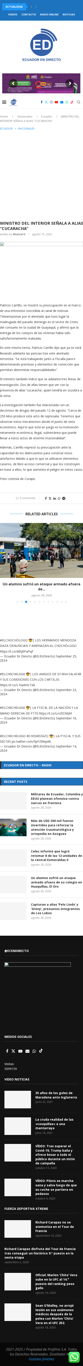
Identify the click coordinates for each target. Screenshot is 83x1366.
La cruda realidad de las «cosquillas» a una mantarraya (54, 1123)
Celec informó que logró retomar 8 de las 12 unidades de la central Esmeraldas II (56, 855)
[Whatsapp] (67, 102)
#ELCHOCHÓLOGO (14, 640)
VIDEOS (12, 14)
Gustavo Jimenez (41, 1359)
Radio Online (49, 14)
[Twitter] (46, 102)
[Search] (78, 102)
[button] (31, 6)
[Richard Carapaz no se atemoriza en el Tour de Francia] (17, 1229)
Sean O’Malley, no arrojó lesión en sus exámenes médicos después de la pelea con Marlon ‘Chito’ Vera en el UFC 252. (54, 1314)
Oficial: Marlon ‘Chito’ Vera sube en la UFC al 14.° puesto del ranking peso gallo (56, 1281)
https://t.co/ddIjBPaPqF (16, 651)
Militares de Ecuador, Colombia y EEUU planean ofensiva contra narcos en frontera (57, 798)
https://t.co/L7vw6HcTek (17, 685)
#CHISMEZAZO (37, 736)
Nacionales (25, 116)
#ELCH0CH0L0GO (13, 736)
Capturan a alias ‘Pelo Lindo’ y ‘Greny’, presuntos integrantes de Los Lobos (55, 908)
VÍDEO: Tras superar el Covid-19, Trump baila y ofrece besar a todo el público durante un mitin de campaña (55, 1154)
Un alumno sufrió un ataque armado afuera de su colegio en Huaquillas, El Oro (56, 882)
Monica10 (19, 234)
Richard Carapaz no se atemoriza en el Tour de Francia (54, 1226)
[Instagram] (51, 102)
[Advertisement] (41, 175)
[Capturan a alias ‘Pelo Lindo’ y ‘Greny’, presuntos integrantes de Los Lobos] (13, 911)
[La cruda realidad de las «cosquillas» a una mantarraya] (17, 1126)
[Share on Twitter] (50, 498)
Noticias (69, 14)
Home (4, 116)
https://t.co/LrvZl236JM (55, 713)
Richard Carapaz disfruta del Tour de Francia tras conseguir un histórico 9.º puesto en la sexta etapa (40, 1253)
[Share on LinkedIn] (54, 498)
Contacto (28, 14)
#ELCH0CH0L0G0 (12, 674)
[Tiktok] (71, 102)
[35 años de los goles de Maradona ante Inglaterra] (17, 1099)
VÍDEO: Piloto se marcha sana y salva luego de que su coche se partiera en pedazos (56, 1187)
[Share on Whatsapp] (59, 498)
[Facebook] (41, 102)
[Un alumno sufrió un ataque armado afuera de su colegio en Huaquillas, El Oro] (41, 550)
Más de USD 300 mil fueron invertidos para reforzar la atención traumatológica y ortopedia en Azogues (52, 827)
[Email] (61, 102)
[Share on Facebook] (46, 498)
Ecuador (46, 116)
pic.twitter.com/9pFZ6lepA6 (31, 741)
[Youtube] (56, 102)
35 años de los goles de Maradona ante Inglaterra (56, 1095)
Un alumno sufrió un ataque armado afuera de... (41, 586)
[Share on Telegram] (63, 498)
